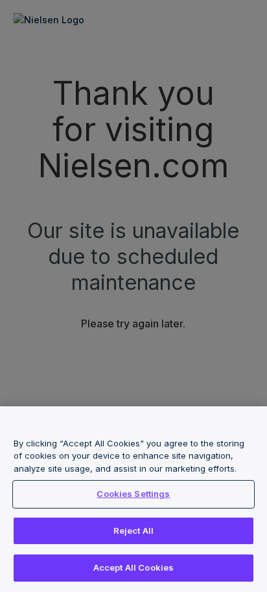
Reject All (133, 530)
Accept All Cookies (133, 567)
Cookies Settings (133, 493)
